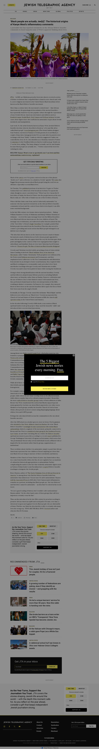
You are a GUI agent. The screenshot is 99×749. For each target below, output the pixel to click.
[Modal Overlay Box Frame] (49, 374)
